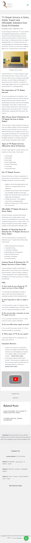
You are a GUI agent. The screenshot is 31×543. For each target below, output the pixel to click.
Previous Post (15, 393)
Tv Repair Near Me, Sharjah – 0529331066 (13, 419)
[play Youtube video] (15, 379)
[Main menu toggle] (27, 5)
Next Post (15, 398)
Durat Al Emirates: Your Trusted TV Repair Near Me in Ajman (15, 411)
